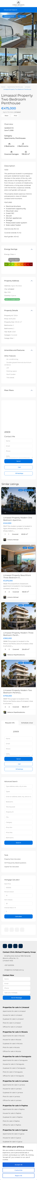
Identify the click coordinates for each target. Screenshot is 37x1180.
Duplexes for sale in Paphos (13, 1117)
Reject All (18, 1176)
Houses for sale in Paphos (12, 1113)
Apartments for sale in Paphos (14, 1109)
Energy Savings (10, 249)
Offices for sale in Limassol (12, 1027)
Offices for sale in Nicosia (12, 1051)
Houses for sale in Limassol (12, 1015)
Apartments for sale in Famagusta (15, 1060)
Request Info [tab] (10, 723)
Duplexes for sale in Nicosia (12, 1043)
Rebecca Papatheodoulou (16, 655)
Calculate (18, 916)
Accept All (18, 1165)
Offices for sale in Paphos (12, 1125)
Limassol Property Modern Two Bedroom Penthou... (17, 691)
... (18, 588)
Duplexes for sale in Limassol (13, 1019)
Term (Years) (8, 900)
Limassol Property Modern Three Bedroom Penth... (18, 634)
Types (8, 791)
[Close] (35, 1145)
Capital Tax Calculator (11, 866)
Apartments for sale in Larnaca (14, 1085)
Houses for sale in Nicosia (12, 1040)
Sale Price (7, 884)
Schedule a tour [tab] (27, 723)
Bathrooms (9, 837)
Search (18, 843)
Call (19, 467)
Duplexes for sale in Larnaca (13, 1092)
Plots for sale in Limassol (12, 1023)
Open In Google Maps (12, 299)
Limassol (27, 87)
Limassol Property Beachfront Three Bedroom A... (17, 576)
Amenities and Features (14, 350)
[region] (18, 1161)
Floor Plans (9, 390)
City (7, 817)
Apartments (11, 87)
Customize (18, 1170)
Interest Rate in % (10, 907)
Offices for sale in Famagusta (13, 1076)
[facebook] (6, 930)
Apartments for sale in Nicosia (13, 1036)
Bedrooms (9, 802)
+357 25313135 (9, 965)
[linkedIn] (12, 930)
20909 (7, 432)
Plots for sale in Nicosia (11, 1047)
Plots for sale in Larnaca (11, 1096)
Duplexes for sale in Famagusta (14, 1068)
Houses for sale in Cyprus (12, 1138)
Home (3, 87)
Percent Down (9, 892)
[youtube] (17, 930)
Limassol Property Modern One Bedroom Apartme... (17, 519)
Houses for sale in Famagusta (13, 1064)
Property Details (11, 310)
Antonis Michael (12, 539)
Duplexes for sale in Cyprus (12, 1142)
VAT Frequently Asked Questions (15, 863)
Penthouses (19, 87)
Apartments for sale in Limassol (14, 1011)
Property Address (11, 281)
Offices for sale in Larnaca (12, 1100)
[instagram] (22, 930)
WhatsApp (19, 473)
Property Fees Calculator (12, 859)
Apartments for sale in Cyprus (13, 1134)
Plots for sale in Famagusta (13, 1072)
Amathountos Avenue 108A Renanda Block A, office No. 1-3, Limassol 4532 (17, 958)
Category (9, 822)
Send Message (16, 998)
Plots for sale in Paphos (11, 1121)
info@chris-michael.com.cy (14, 970)
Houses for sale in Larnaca (12, 1089)
